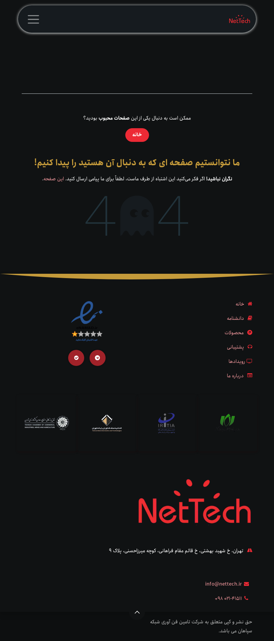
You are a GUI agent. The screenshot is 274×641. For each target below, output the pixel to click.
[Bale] (76, 358)
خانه (137, 135)
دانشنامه (235, 318)
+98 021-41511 (228, 599)
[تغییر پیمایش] (33, 19)
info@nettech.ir (223, 584)
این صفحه (53, 179)
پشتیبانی (235, 347)
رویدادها (237, 362)
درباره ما (235, 376)
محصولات (234, 333)
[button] (137, 612)
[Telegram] (98, 358)
